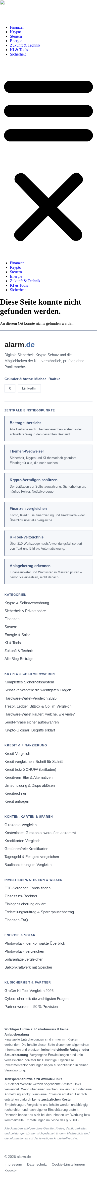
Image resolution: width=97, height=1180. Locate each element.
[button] (48, 159)
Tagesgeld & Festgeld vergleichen (31, 857)
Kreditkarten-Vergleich (22, 841)
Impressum (13, 1164)
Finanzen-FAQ (16, 920)
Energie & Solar (17, 635)
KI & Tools (19, 50)
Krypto (15, 32)
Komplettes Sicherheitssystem (29, 682)
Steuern (16, 36)
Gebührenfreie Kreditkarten (26, 849)
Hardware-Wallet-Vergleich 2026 (30, 698)
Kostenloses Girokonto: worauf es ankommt (40, 833)
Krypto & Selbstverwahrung (26, 603)
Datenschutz (37, 1164)
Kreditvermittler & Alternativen (28, 778)
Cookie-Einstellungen (68, 1164)
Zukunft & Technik (25, 45)
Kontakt (10, 1171)
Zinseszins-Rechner (20, 896)
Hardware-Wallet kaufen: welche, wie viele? (39, 714)
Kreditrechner (15, 793)
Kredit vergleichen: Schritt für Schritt (33, 762)
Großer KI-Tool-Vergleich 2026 (28, 991)
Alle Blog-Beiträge (18, 659)
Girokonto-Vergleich (20, 825)
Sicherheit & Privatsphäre (25, 611)
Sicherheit (18, 54)
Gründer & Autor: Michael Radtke (32, 379)
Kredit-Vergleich (17, 754)
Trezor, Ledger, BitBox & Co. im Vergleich (37, 706)
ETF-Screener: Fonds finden (27, 888)
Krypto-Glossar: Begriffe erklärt (29, 730)
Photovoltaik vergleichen (24, 951)
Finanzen (17, 27)
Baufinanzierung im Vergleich (27, 865)
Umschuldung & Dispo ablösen (29, 785)
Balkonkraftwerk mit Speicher (28, 967)
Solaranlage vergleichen (23, 959)
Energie (16, 41)
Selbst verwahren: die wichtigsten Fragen (37, 690)
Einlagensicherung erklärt (25, 904)
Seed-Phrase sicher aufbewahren (31, 722)
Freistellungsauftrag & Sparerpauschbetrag (39, 912)
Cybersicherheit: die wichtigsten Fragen (36, 999)
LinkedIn (29, 388)
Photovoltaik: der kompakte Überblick (34, 943)
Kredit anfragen (16, 801)
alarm (19, 344)
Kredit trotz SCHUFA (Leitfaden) (30, 770)
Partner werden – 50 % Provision (31, 1007)
